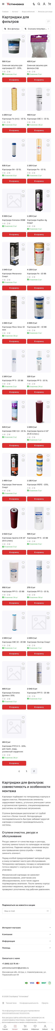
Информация (8, 941)
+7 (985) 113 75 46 (10, 963)
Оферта (45, 1003)
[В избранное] (23, 36)
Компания (7, 934)
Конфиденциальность (29, 1003)
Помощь (6, 948)
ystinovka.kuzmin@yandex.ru (15, 968)
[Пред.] (19, 771)
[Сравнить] (23, 41)
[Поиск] (39, 4)
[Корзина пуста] (49, 4)
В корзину (14, 80)
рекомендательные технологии (15, 1013)
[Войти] (44, 4)
